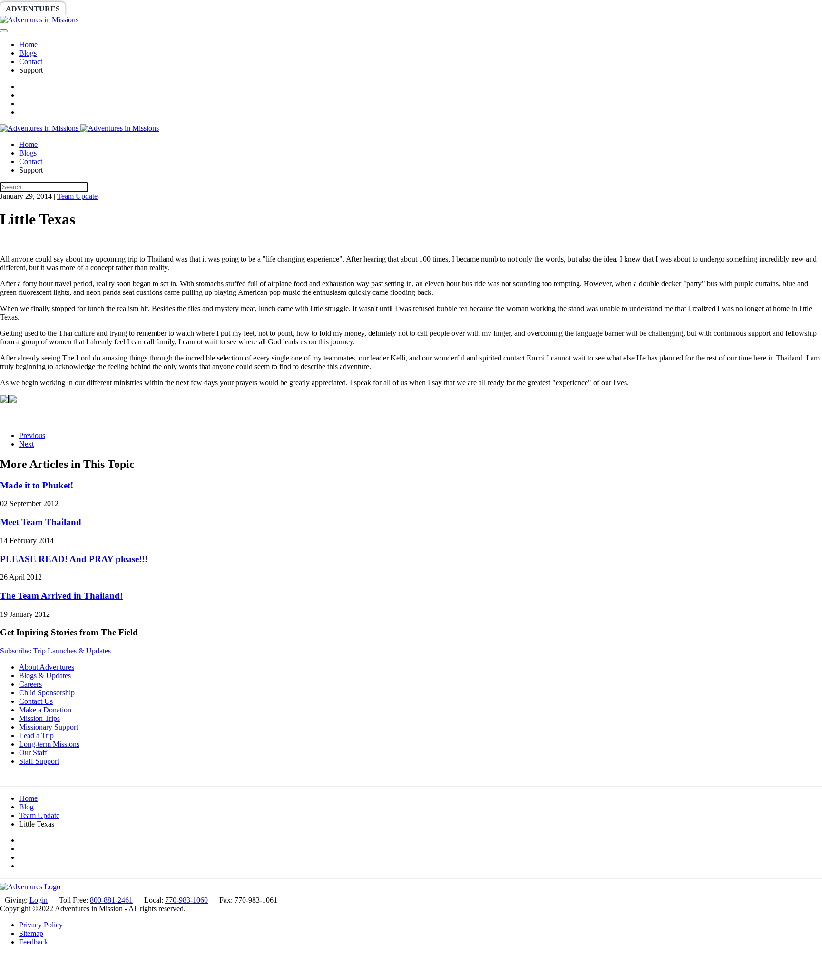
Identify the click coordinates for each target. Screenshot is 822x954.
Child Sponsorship (47, 693)
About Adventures (46, 667)
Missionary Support (48, 727)
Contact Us (36, 701)
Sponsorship (231, 9)
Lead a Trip (36, 735)
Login (38, 900)
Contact (30, 62)
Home (28, 44)
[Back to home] (39, 20)
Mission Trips (39, 718)
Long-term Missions (49, 744)
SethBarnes (165, 9)
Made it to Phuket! (36, 485)
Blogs (28, 53)
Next (26, 444)
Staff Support (39, 761)
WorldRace (99, 9)
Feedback (33, 942)
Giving (328, 9)
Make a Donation (45, 710)
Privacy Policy (41, 925)
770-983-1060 (186, 900)
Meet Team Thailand (40, 522)
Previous (32, 435)
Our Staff (33, 753)
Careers (30, 684)
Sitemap (31, 933)
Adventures (33, 9)
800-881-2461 (111, 900)
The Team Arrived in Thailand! (61, 596)
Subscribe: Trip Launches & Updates (55, 651)
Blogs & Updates (45, 676)
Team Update (77, 196)
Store (369, 9)
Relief (286, 9)
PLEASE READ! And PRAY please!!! (73, 559)
